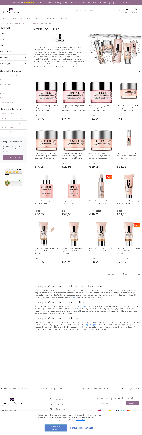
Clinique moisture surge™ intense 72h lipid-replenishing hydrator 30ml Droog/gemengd (46, 107)
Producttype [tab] (5, 63)
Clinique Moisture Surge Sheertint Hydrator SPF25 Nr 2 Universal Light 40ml (46, 250)
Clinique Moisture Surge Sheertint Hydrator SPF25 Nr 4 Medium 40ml (101, 250)
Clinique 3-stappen (90, 324)
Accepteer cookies (55, 428)
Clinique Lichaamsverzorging (11, 123)
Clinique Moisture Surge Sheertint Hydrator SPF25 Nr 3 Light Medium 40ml (73, 250)
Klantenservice (57, 399)
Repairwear (4, 89)
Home (2, 23)
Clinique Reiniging (7, 127)
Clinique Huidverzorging (29, 23)
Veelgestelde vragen (59, 404)
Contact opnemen (13, 157)
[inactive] (13, 177)
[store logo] (11, 10)
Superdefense (5, 98)
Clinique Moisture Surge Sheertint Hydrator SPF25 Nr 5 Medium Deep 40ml (128, 250)
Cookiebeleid (80, 420)
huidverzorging (81, 306)
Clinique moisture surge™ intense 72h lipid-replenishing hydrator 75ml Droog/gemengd (100, 107)
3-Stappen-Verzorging (8, 75)
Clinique (72, 297)
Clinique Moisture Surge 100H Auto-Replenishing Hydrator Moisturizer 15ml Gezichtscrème (128, 107)
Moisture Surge (6, 84)
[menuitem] (5, 18)
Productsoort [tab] (5, 51)
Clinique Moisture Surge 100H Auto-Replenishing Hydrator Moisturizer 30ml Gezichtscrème (46, 155)
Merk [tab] (2, 39)
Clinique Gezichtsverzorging (11, 114)
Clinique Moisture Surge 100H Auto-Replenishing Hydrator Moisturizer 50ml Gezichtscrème (73, 155)
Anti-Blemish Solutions (8, 80)
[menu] (71, 18)
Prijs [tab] (2, 33)
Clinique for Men (6, 103)
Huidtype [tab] (4, 57)
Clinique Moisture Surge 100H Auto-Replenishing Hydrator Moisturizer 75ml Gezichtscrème (100, 155)
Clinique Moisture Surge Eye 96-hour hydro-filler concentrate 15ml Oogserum (128, 155)
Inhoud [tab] (3, 45)
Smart (2, 93)
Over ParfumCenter (59, 409)
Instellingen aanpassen (82, 428)
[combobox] (98, 10)
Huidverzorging (12, 23)
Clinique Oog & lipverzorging (11, 118)
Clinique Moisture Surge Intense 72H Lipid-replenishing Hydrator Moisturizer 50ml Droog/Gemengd (74, 107)
